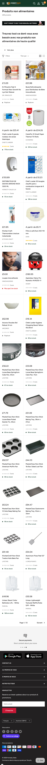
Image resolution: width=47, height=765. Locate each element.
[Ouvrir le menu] (3, 3)
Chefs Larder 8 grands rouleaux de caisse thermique (10, 136)
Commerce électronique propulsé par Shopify (17, 760)
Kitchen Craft (7, 239)
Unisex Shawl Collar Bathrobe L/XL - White (10, 601)
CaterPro (29, 140)
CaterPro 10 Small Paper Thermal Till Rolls (35, 135)
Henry (28, 284)
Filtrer (8, 56)
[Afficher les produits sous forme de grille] (40, 56)
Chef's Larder (7, 142)
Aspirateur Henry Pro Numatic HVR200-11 (33, 279)
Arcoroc (5, 328)
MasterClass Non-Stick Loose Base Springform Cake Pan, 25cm (10, 372)
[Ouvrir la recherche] (34, 3)
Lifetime (5, 378)
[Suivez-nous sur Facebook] (3, 731)
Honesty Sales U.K (9, 189)
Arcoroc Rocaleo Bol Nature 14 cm (9, 324)
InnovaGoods (31, 95)
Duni (27, 237)
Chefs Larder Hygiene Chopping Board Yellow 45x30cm (34, 325)
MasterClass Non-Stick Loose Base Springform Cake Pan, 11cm (34, 372)
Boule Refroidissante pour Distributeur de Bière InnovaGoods (35, 89)
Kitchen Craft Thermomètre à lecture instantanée (10, 233)
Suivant (39, 623)
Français (6, 721)
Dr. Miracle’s (7, 95)
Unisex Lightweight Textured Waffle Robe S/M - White (34, 602)
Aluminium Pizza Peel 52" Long (35, 557)
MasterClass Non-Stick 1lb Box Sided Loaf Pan (34, 465)
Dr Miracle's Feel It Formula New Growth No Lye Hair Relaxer (11, 89)
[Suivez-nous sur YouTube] (20, 731)
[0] (43, 3)
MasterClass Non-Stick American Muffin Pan (10, 465)
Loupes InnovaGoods (10, 278)
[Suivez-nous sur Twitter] (7, 731)
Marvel (5, 606)
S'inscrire (9, 710)
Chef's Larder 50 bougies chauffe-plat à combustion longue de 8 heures (35, 185)
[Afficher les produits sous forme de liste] (44, 56)
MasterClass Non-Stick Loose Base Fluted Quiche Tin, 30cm (10, 419)
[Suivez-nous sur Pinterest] (16, 731)
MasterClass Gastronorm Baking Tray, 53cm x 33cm (35, 511)
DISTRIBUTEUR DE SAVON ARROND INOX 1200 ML (11, 183)
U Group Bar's (31, 561)
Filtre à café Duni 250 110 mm (35, 232)
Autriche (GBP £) (21, 721)
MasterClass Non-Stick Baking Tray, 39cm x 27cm (34, 419)
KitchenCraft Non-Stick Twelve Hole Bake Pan (11, 557)
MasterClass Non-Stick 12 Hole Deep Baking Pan (11, 510)
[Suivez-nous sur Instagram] (12, 731)
